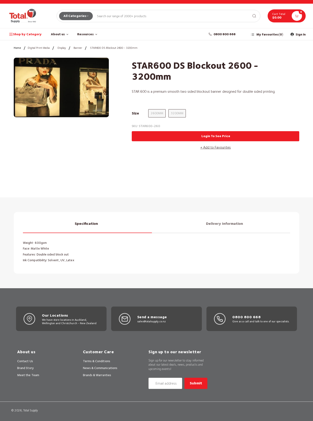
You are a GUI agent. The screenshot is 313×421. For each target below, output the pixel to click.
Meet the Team (28, 375)
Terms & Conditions (96, 361)
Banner (78, 47)
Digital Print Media (39, 47)
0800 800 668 (225, 34)
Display (62, 47)
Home (17, 47)
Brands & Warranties (97, 375)
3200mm (177, 113)
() (269, 34)
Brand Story (25, 368)
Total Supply (30, 410)
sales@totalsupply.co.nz (151, 321)
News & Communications (100, 368)
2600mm (157, 113)
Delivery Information (224, 223)
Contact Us (25, 361)
